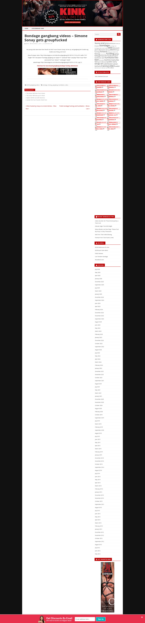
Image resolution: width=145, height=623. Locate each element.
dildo (110, 47)
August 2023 (98, 322)
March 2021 (98, 393)
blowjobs (97, 46)
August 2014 (98, 470)
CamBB (106, 48)
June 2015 (97, 439)
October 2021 (98, 377)
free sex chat (103, 54)
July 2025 (97, 288)
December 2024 (99, 297)
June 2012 (97, 551)
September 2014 (99, 467)
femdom (103, 51)
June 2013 (97, 513)
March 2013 (98, 523)
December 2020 (99, 399)
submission (108, 64)
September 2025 (99, 285)
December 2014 (99, 458)
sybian (115, 64)
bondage (45, 85)
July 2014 (97, 473)
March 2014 (98, 486)
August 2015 (98, 433)
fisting (97, 54)
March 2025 (98, 291)
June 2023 (97, 325)
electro (113, 49)
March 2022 (98, 362)
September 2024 (99, 300)
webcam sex (104, 67)
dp (109, 50)
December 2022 (99, 340)
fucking (50, 85)
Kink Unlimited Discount (101, 76)
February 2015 (99, 452)
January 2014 (98, 492)
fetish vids (115, 52)
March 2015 (98, 448)
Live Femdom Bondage (101, 256)
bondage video (98, 48)
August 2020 (98, 408)
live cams (101, 60)
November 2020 (99, 402)
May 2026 (97, 272)
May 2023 (97, 328)
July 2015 (97, 436)
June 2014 (97, 476)
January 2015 (98, 455)
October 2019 (98, 415)
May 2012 (97, 554)
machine (107, 60)
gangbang (55, 85)
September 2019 (99, 418)
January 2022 (98, 368)
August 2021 (98, 384)
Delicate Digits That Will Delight (103, 226)
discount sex (103, 50)
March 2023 (98, 331)
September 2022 (99, 346)
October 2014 (98, 464)
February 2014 (99, 489)
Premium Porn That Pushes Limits (104, 237)
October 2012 (98, 538)
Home (26, 28)
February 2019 (99, 427)
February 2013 (99, 526)
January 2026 (98, 278)
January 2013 (98, 529)
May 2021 (97, 390)
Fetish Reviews (99, 253)
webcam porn (98, 67)
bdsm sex (118, 43)
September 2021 (99, 380)
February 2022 (99, 365)
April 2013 (97, 520)
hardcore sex (99, 58)
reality (114, 62)
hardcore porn (112, 56)
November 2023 (99, 316)
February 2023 (99, 334)
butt (103, 48)
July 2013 (97, 510)
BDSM (107, 43)
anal (102, 43)
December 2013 (99, 495)
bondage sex (113, 46)
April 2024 (97, 306)
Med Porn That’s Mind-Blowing (103, 234)
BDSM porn (112, 43)
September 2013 (99, 504)
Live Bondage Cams (38, 28)
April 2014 (97, 482)
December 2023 (99, 312)
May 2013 (97, 517)
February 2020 (99, 411)
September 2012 (99, 541)
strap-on (99, 63)
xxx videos (111, 68)
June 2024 (97, 303)
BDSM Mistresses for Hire (102, 247)
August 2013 (98, 507)
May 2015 (97, 442)
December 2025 (99, 281)
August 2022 (98, 350)
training (105, 66)
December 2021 (99, 371)
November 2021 (99, 374)
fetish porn (110, 52)
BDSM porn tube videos (101, 250)
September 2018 (99, 430)
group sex (103, 56)
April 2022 (97, 359)
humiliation (62, 85)
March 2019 (98, 424)
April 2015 (97, 445)
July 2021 (97, 387)
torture (98, 66)
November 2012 (99, 535)
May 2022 (97, 356)
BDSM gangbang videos (33, 85)
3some (97, 43)
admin (27, 43)
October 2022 (98, 343)
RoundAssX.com (99, 259)
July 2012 (97, 547)
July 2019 (97, 421)
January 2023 (98, 337)
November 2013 (99, 498)
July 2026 (97, 269)
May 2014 (97, 479)
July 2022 (97, 353)
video (66, 85)
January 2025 (98, 294)
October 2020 (98, 405)
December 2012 (99, 532)
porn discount (102, 62)
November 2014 (99, 461)
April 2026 (97, 275)
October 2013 (98, 501)
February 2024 (99, 309)
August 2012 (98, 544)
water (117, 66)
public (109, 62)
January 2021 (98, 396)
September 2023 (99, 319)
